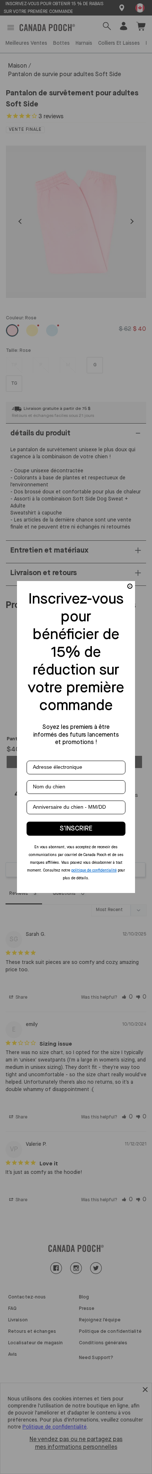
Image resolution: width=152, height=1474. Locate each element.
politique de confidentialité (94, 870)
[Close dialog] (130, 586)
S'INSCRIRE (76, 828)
